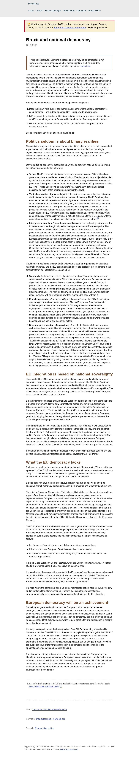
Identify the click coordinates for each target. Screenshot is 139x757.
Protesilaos (33, 4)
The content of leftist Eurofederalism (49, 709)
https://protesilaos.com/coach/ (70, 27)
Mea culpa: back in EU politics (50, 719)
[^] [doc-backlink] (61, 686)
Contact (39, 10)
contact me (85, 66)
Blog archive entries (44, 728)
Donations (81, 10)
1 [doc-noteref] (97, 218)
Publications (69, 10)
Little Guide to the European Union (44, 686)
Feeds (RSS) (94, 10)
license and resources (68, 749)
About (31, 10)
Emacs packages (53, 10)
